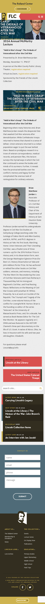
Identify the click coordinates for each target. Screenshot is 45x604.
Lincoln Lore (11, 549)
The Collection (31, 529)
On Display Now (29, 540)
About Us (9, 529)
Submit (22, 496)
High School (28, 564)
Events (26, 534)
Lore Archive (9, 554)
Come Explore (22, 9)
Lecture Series (29, 537)
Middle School (29, 561)
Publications (28, 544)
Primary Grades (29, 554)
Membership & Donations (10, 537)
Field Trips (27, 568)
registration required (20, 69)
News (7, 542)
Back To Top (21, 600)
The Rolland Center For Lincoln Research (9, 17)
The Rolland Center (11, 534)
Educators (29, 549)
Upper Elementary (30, 557)
